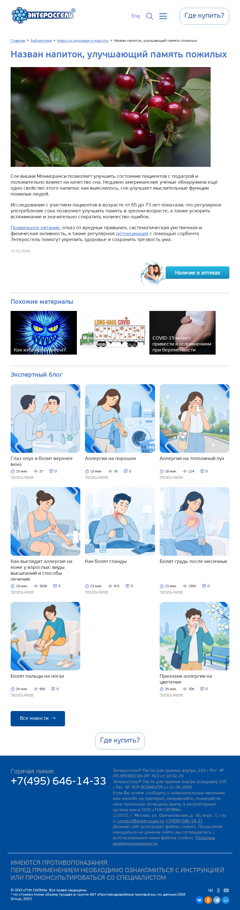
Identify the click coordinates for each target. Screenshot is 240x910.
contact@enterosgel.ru (141, 821)
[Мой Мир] (225, 900)
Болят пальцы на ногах (37, 676)
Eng (136, 16)
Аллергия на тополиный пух (192, 458)
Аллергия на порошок (110, 458)
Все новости (38, 718)
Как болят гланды (106, 561)
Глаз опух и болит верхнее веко (42, 461)
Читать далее (22, 477)
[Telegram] (217, 900)
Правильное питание (35, 227)
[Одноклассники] (208, 900)
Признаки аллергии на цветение (186, 679)
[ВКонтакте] (199, 900)
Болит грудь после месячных (193, 561)
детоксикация (132, 233)
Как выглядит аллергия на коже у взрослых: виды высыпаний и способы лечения (41, 570)
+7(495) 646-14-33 (59, 782)
